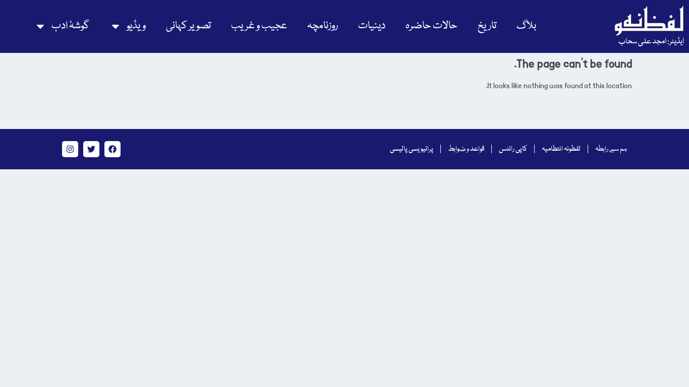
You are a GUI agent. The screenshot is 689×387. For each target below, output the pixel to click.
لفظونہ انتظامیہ (561, 149)
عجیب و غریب (259, 26)
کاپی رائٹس (513, 149)
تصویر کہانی (188, 26)
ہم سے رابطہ (611, 149)
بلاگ (526, 26)
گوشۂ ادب (70, 26)
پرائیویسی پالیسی (411, 149)
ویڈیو (136, 26)
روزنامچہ (322, 26)
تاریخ (487, 26)
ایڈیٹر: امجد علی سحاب (651, 42)
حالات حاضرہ (431, 26)
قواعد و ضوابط (466, 149)
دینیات (371, 26)
